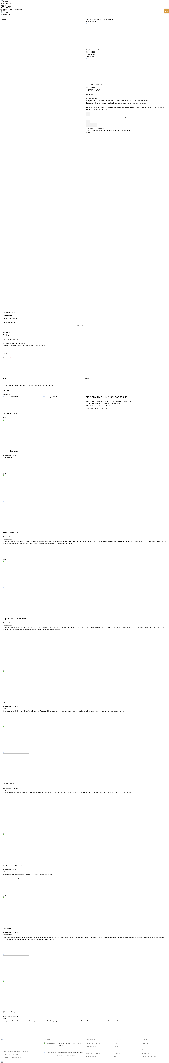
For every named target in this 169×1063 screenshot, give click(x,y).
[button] (166, 11)
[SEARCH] (166, 6)
